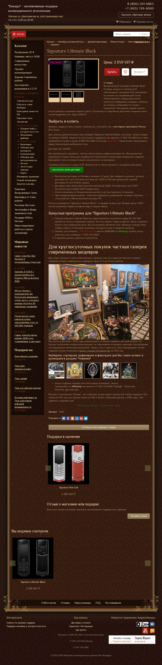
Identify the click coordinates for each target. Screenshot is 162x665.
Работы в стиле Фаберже (24, 106)
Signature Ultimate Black (33, 582)
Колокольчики (27, 154)
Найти (145, 34)
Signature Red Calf (68, 487)
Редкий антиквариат (27, 180)
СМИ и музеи (48, 602)
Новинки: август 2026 (27, 56)
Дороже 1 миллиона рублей (26, 79)
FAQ (98, 602)
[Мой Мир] (77, 418)
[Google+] (81, 418)
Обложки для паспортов (27, 149)
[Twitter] (86, 418)
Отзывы (65, 602)
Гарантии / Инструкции (81, 626)
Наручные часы (24, 118)
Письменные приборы (26, 136)
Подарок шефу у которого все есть (29, 130)
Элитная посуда (25, 101)
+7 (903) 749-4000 (139, 8)
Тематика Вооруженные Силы (26, 191)
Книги (23, 173)
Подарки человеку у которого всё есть (26, 626)
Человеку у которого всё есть (26, 95)
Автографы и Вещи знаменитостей (25, 211)
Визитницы (25, 144)
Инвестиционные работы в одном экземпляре (24, 229)
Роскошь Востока (25, 205)
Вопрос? (139, 72)
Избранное (125, 21)
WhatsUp (76, 386)
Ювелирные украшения (28, 176)
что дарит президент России (129, 126)
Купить (112, 72)
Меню (20, 34)
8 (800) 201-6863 (140, 4)
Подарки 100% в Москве (24, 219)
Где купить (80, 630)
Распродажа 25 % (24, 52)
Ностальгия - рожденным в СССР (26, 87)
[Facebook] (68, 418)
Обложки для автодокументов (28, 158)
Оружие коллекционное (23, 71)
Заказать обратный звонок (136, 14)
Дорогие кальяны (25, 184)
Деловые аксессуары (27, 125)
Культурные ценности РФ (27, 113)
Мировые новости (21, 244)
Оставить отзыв (139, 516)
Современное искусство (22, 63)
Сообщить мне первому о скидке (99, 427)
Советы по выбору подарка (21, 622)
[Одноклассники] (72, 418)
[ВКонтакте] (63, 418)
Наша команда (83, 602)
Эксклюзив (22, 121)
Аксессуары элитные (26, 168)
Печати (24, 163)
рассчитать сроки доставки (66, 169)
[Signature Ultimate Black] (73, 74)
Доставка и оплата (80, 622)
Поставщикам (113, 602)
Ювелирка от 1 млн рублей (25, 199)
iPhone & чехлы (28, 141)
